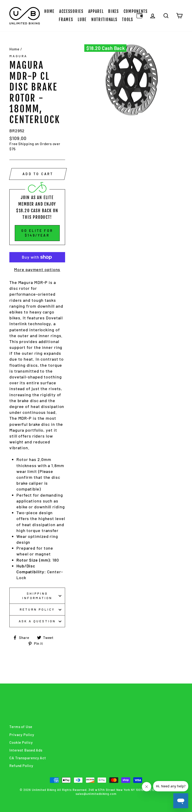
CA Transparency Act (27, 758)
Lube (82, 19)
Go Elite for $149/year (37, 233)
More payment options (37, 269)
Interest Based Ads (25, 750)
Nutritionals (104, 19)
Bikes (113, 11)
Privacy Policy (21, 735)
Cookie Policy (21, 742)
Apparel (96, 11)
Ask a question (37, 621)
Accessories (71, 11)
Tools (127, 19)
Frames (66, 19)
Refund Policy (21, 765)
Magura (18, 56)
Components (136, 11)
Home (49, 11)
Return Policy (37, 609)
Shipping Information (37, 595)
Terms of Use (20, 727)
